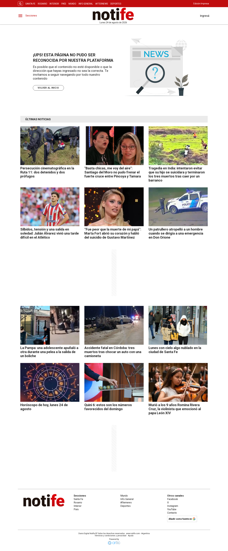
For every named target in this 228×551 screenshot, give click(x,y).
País (63, 3)
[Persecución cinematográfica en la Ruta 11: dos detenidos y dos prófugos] (49, 145)
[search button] (20, 3)
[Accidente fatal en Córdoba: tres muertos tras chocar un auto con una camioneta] (113, 325)
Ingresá (204, 15)
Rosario (42, 3)
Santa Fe (30, 3)
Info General (86, 3)
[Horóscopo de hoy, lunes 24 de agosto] (49, 382)
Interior (54, 3)
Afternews (101, 3)
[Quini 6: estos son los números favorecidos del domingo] (113, 382)
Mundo (72, 3)
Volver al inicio (48, 88)
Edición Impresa (201, 3)
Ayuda (130, 536)
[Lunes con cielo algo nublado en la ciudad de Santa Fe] (178, 325)
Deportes (115, 3)
